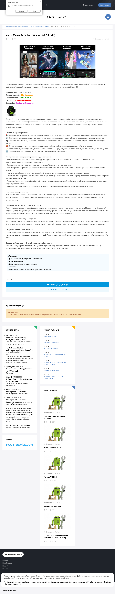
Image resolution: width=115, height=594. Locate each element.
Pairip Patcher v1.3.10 (52, 448)
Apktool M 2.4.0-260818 (51, 342)
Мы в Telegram (7, 563)
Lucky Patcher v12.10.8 (51, 348)
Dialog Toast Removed (52, 506)
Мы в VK (5, 560)
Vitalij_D (9, 377)
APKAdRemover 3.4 (50, 336)
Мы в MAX (5, 566)
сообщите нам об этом (61, 578)
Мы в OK (5, 569)
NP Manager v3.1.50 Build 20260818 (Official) (55, 355)
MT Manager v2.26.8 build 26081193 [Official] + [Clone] (55, 363)
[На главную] (56, 17)
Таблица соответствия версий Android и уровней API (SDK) (56, 537)
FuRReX (9, 389)
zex (7, 335)
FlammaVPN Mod (50, 477)
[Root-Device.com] (20, 445)
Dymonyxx (10, 367)
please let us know (14, 584)
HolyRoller (10, 348)
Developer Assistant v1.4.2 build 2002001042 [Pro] (54, 377)
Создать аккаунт (88, 5)
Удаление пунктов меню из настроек (54, 417)
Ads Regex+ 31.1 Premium (52, 370)
